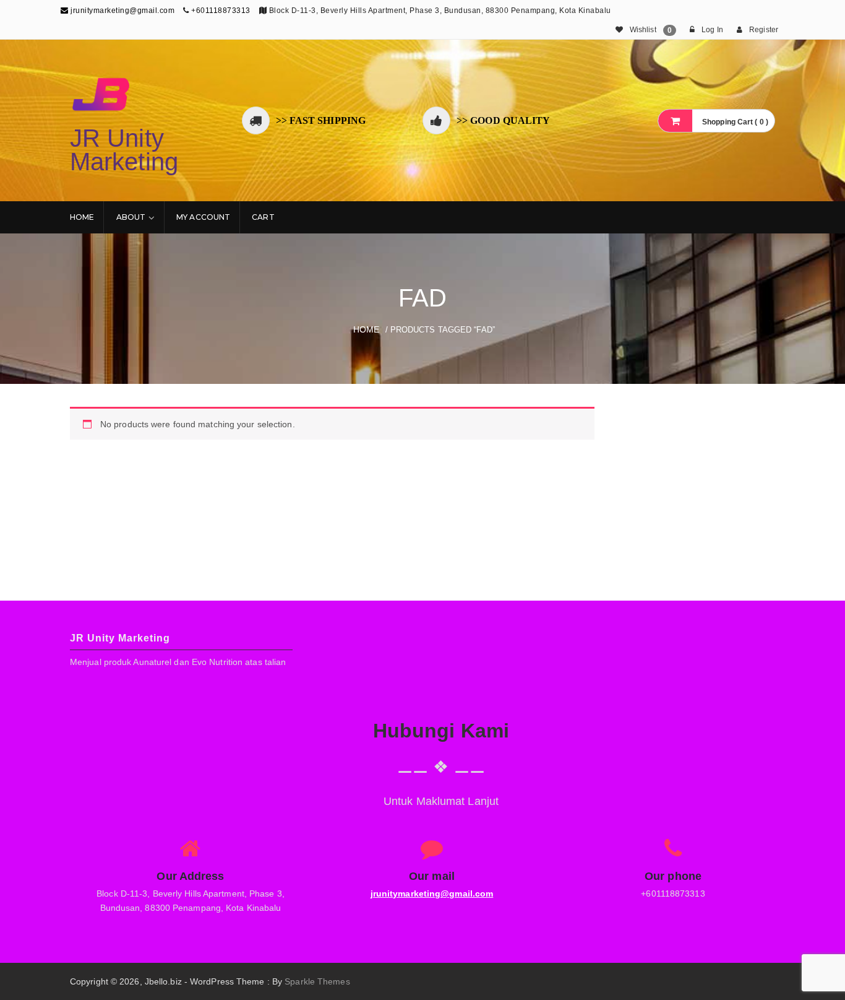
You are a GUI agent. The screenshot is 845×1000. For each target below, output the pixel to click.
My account (203, 217)
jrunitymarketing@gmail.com (121, 10)
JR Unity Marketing (124, 149)
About (131, 217)
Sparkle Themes (317, 981)
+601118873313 (221, 10)
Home (82, 217)
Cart (263, 217)
